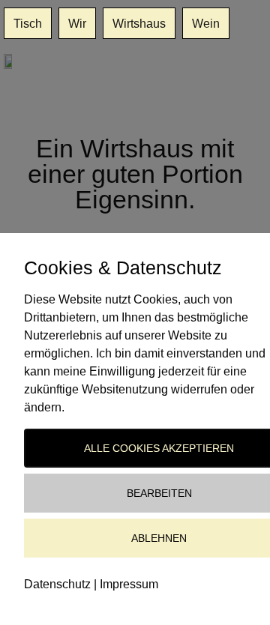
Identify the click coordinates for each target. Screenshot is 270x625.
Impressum (129, 584)
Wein (206, 23)
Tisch (28, 23)
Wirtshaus (139, 23)
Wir (77, 23)
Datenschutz (57, 584)
